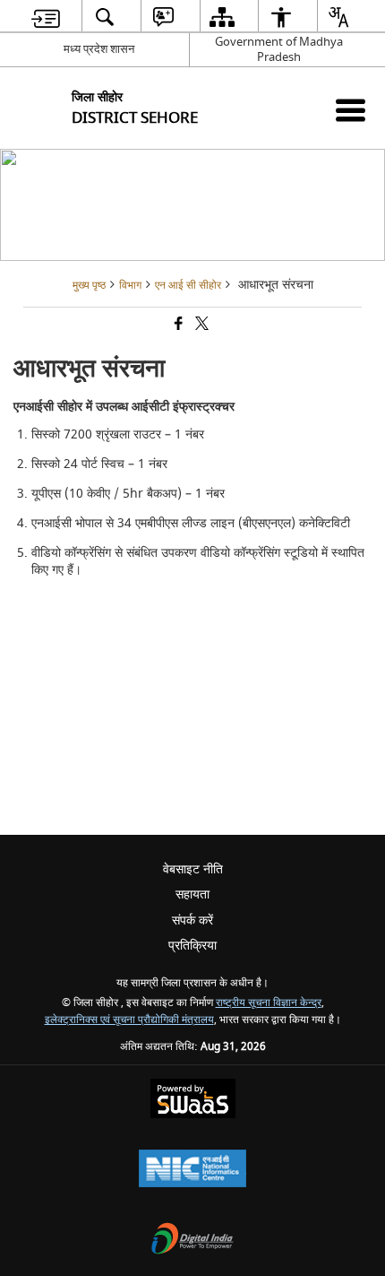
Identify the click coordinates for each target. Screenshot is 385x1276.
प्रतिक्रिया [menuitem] (192, 945)
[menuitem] (46, 16)
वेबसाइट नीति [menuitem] (193, 869)
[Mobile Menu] (350, 110)
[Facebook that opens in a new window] (177, 326)
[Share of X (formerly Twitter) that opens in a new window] (200, 326)
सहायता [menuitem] (192, 894)
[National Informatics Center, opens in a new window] (192, 1170)
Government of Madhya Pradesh (279, 49)
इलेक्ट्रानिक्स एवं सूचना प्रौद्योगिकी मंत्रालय (129, 1020)
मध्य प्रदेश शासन (99, 48)
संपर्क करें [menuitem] (192, 920)
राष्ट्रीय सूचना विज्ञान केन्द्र (268, 1003)
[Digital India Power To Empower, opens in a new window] (192, 1240)
